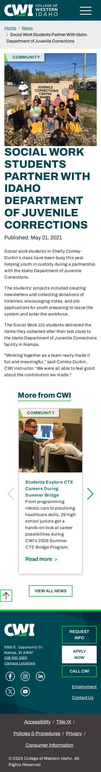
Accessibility (37, 722)
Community (26, 57)
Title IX (63, 722)
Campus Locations (19, 663)
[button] (90, 494)
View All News (51, 591)
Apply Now (79, 654)
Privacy (74, 733)
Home (10, 28)
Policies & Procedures (36, 733)
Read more (50, 559)
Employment (84, 686)
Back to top (6, 596)
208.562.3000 (15, 658)
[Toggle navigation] (86, 11)
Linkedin (40, 676)
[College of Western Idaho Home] (31, 10)
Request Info (79, 634)
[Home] (19, 629)
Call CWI (79, 671)
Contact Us (82, 697)
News (27, 28)
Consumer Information (49, 745)
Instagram (25, 676)
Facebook (10, 676)
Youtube (25, 691)
